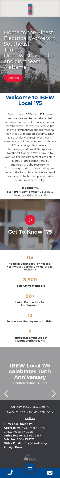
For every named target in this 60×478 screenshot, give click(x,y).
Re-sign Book (13, 447)
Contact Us (49, 472)
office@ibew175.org (34, 443)
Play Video (30, 220)
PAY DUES (13, 412)
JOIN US (13, 78)
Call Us (10, 472)
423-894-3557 (32, 435)
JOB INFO (26, 412)
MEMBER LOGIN (43, 412)
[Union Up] (30, 457)
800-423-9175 (25, 439)
